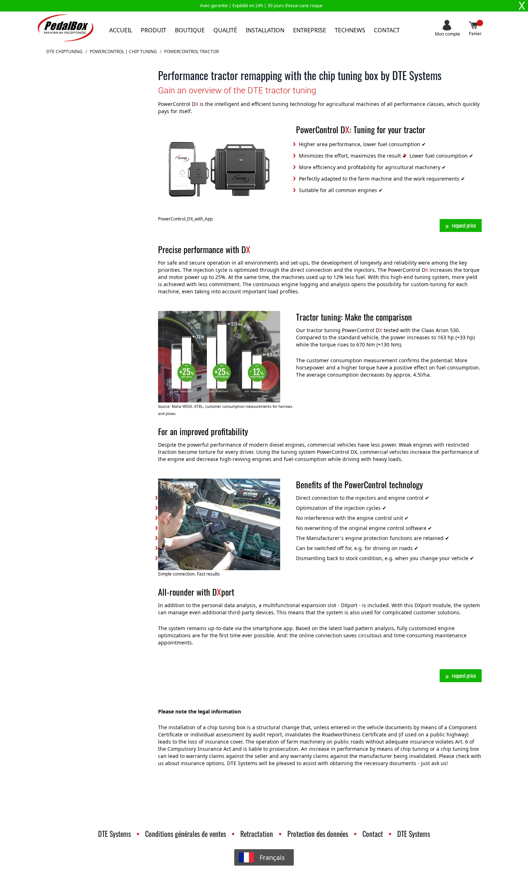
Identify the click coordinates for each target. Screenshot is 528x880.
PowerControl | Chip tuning (123, 52)
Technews (350, 30)
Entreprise (309, 30)
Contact (387, 30)
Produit (153, 30)
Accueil (120, 30)
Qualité (225, 30)
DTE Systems (114, 833)
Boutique (190, 30)
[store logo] (65, 27)
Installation (265, 30)
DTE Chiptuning (64, 52)
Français (272, 857)
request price (464, 225)
